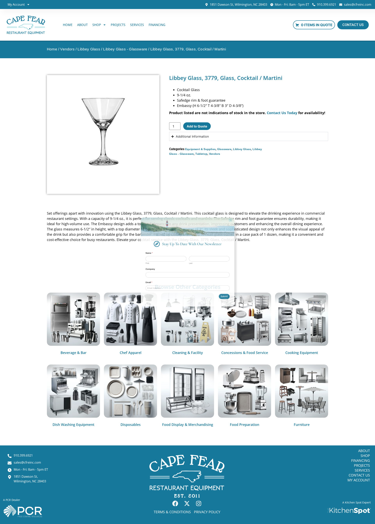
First (124, 263)
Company (128, 273)
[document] (187, 262)
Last (192, 263)
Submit (245, 316)
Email (126, 294)
